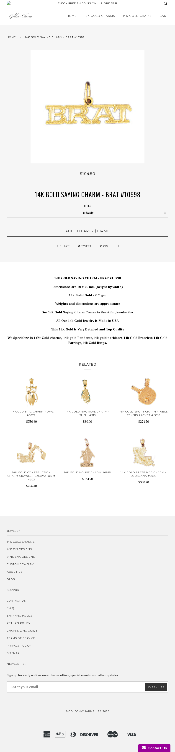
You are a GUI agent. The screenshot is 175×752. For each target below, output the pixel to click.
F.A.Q (10, 608)
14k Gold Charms (99, 15)
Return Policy (19, 623)
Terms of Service (21, 638)
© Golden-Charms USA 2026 (87, 711)
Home (72, 15)
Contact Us (16, 600)
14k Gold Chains (137, 15)
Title (88, 205)
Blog (11, 579)
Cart (164, 15)
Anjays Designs (19, 549)
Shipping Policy (20, 615)
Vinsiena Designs (21, 556)
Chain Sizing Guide (22, 630)
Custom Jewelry (20, 564)
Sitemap (13, 653)
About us (15, 571)
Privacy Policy (19, 645)
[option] (87, 106)
